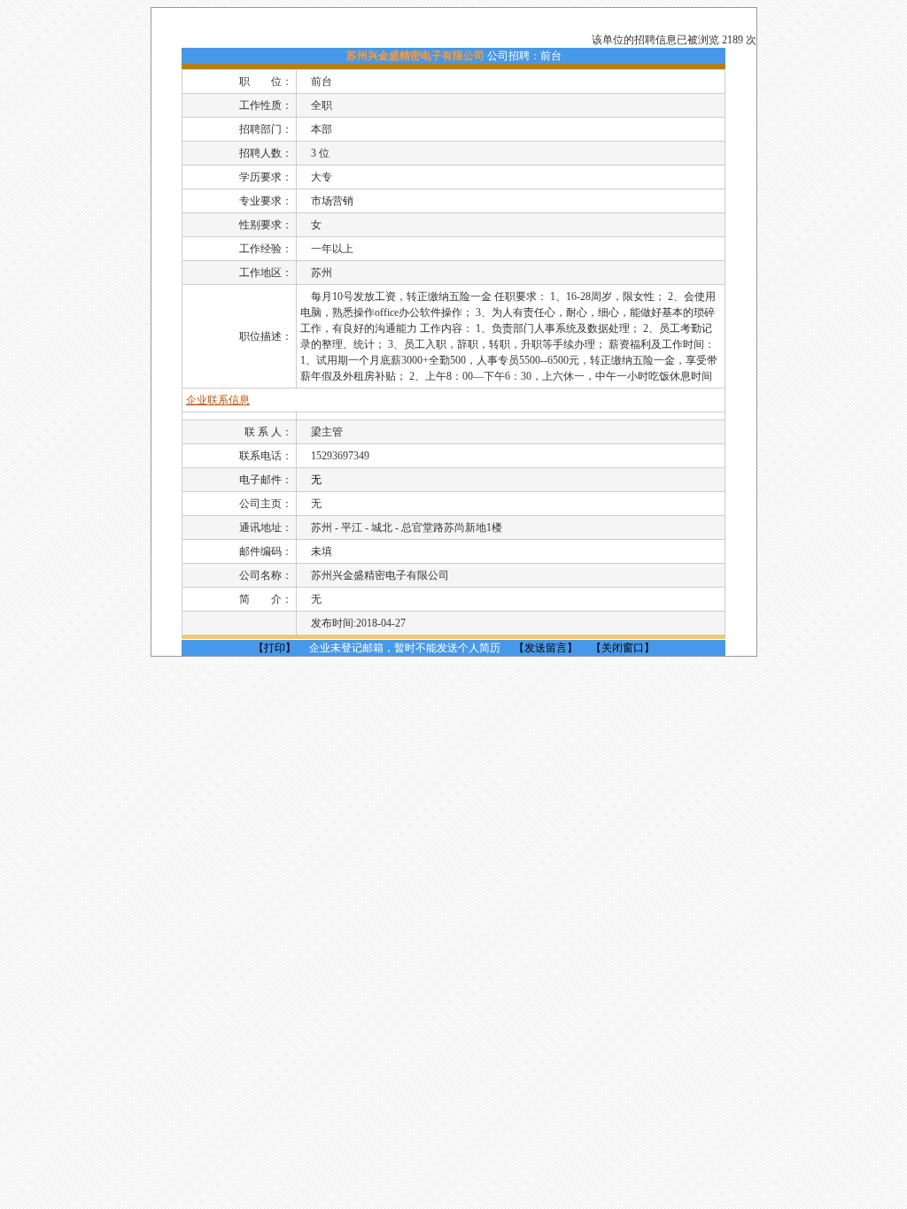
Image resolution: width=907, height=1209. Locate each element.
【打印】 (274, 648)
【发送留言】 (546, 648)
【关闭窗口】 (623, 648)
